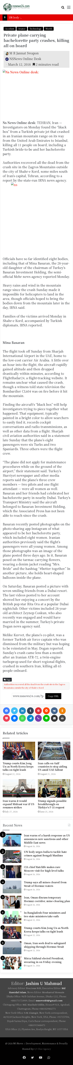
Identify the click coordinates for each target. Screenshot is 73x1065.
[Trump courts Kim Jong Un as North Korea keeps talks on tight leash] (19, 751)
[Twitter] (14, 710)
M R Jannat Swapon (24, 53)
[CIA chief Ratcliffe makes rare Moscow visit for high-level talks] (12, 871)
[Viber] (38, 718)
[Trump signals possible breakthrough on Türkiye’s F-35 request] (54, 788)
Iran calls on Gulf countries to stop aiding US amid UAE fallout (52, 766)
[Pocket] (6, 718)
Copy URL (53, 696)
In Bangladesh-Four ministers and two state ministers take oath (45, 914)
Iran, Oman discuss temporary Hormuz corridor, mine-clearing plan (47, 899)
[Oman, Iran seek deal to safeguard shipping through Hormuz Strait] (12, 947)
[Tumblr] (30, 710)
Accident (9, 28)
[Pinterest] (38, 710)
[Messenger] (14, 718)
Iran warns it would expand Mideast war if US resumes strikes (18, 804)
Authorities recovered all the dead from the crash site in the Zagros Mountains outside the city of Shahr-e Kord (34, 686)
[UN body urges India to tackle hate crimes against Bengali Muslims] (12, 856)
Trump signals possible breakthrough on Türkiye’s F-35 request (52, 804)
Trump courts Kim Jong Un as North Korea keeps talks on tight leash (18, 766)
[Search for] (63, 8)
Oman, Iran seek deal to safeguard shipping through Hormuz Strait (45, 944)
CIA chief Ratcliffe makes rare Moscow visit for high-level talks (44, 868)
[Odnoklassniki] (62, 710)
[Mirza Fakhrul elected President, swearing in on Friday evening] (12, 963)
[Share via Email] (54, 718)
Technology (35, 28)
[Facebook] (6, 710)
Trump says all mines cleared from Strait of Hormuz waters (45, 884)
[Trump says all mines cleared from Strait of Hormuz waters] (12, 887)
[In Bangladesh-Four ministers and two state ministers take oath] (12, 917)
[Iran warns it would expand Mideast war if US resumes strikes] (19, 788)
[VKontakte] (54, 710)
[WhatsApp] (22, 718)
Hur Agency (44, 1048)
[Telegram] (30, 718)
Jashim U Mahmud (44, 983)
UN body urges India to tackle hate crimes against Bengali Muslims (45, 853)
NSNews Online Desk (25, 58)
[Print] (62, 718)
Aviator (21, 28)
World (48, 28)
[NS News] (16, 7)
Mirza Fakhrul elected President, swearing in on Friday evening (44, 960)
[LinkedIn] (22, 710)
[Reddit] (46, 710)
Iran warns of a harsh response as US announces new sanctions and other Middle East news (47, 839)
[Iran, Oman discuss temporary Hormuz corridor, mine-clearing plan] (12, 902)
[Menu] (68, 8)
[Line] (46, 718)
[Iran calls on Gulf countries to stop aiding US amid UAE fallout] (54, 751)
